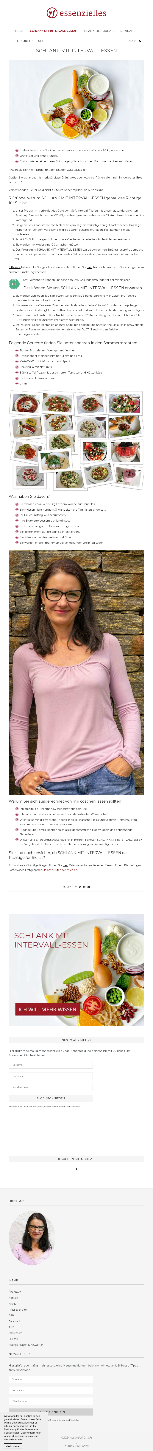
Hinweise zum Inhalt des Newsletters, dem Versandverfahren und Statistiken (44, 1106)
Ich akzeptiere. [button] (13, 1446)
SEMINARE (127, 31)
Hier (107, 229)
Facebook (15, 1321)
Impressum (15, 1333)
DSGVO (13, 1339)
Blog (18, 31)
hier (89, 267)
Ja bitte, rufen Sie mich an (60, 870)
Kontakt (13, 1297)
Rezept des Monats (99, 31)
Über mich (22, 41)
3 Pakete (15, 267)
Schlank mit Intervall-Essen (53, 31)
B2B (11, 1315)
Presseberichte (18, 1309)
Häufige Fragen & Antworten (26, 1344)
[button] (24, 1439)
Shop (42, 41)
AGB (11, 1327)
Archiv (12, 1303)
